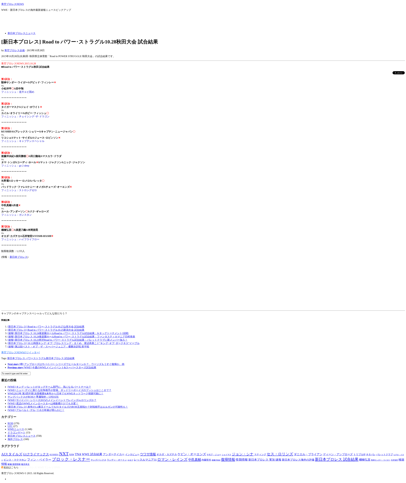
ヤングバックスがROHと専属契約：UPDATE (33, 396)
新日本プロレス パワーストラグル (26, 358)
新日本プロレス (18, 257)
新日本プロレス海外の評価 (298, 459)
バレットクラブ (384, 454)
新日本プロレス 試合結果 (60, 358)
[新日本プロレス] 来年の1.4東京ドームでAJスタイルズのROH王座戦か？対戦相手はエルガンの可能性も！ (68, 406)
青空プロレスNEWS (12, 4)
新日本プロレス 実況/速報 (264, 459)
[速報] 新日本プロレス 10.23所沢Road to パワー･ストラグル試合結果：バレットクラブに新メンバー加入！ (68, 340)
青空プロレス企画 (14, 50)
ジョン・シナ (243, 454)
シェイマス (226, 455)
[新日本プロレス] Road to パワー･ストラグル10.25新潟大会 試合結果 (46, 330)
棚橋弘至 (364, 459)
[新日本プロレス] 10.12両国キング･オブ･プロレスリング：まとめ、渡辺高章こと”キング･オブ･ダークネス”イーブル (74, 343)
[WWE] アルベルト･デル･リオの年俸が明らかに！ (36, 410)
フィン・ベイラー (39, 459)
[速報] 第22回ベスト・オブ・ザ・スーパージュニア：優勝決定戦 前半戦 (48, 346)
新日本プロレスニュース (22, 33)
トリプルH (359, 454)
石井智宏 (394, 460)
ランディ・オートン (117, 460)
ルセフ (130, 460)
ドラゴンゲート (16, 432)
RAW (71, 454)
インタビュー (132, 454)
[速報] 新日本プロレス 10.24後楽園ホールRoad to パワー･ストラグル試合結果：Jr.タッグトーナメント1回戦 (68, 333)
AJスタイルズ (11, 454)
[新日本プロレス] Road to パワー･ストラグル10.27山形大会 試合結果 (46, 326)
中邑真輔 (194, 459)
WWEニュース (16, 429)
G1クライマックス (36, 454)
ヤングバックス (98, 460)
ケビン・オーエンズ (191, 454)
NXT (64, 453)
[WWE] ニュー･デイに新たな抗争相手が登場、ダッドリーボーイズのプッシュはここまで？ (59, 390)
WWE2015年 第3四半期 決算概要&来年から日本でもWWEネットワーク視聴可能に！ (55, 393)
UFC (10, 426)
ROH (10, 423)
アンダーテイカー (113, 454)
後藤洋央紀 (216, 460)
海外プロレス (15, 439)
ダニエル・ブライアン (308, 454)
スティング (260, 454)
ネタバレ (371, 454)
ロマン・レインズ (172, 459)
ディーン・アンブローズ (338, 454)
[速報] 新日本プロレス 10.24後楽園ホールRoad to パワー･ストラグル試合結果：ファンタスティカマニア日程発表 (71, 336)
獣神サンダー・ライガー (380, 460)
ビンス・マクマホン (15, 459)
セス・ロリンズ (280, 454)
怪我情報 (242, 459)
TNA (78, 454)
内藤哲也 (206, 460)
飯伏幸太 (25, 464)
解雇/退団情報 (14, 464)
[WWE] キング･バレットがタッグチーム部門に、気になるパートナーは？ (49, 386)
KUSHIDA (54, 455)
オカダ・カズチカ (167, 454)
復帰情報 (228, 459)
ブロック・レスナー (71, 459)
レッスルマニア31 (145, 459)
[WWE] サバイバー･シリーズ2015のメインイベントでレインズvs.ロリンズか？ (52, 400)
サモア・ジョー (214, 454)
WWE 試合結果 (92, 454)
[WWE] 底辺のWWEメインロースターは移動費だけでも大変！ (43, 403)
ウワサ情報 (148, 454)
